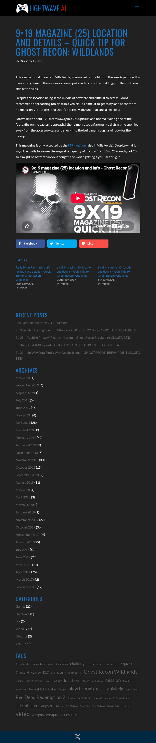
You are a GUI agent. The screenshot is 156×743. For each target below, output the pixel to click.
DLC (46, 672)
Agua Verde (22, 664)
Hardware (23, 614)
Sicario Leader (123, 698)
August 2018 (25, 482)
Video (38, 61)
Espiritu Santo (58, 672)
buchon (50, 664)
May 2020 (23, 378)
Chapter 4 (125, 664)
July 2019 (22, 400)
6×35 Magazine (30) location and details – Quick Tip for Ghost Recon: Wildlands (74, 271)
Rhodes (71, 698)
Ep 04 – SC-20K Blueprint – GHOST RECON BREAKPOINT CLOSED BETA (67, 345)
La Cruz (57, 681)
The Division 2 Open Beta (78, 706)
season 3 (109, 698)
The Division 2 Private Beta (106, 706)
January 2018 (25, 512)
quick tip (115, 688)
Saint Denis (84, 698)
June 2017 (23, 557)
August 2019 (25, 393)
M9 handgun (77, 145)
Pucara (100, 689)
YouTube (22, 644)
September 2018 (27, 475)
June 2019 (23, 408)
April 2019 (23, 422)
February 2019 (26, 437)
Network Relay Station (42, 689)
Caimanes (62, 664)
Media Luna (97, 681)
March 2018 (24, 505)
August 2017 (25, 542)
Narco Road (21, 689)
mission (113, 680)
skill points (46, 706)
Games (20, 606)
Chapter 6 (22, 672)
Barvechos (38, 664)
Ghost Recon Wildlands (111, 671)
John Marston (34, 681)
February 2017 (26, 587)
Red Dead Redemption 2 (40, 697)
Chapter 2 (95, 664)
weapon (38, 715)
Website (21, 636)
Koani (48, 681)
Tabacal (59, 706)
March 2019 (24, 430)
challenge (78, 663)
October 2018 (25, 467)
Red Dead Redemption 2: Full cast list (41, 323)
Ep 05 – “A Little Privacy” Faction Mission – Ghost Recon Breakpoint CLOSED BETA (73, 337)
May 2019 (23, 415)
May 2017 (23, 564)
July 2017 (22, 549)
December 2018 (27, 452)
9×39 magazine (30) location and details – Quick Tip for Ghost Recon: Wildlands (115, 271)
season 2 (98, 698)
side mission (26, 705)
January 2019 (25, 445)
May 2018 (23, 490)
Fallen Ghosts (74, 672)
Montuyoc (128, 681)
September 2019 (27, 385)
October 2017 (25, 527)
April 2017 (23, 572)
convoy (36, 672)
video (23, 714)
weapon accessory (61, 714)
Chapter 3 (110, 664)
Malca (85, 681)
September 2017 (27, 534)
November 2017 (27, 520)
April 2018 (23, 497)
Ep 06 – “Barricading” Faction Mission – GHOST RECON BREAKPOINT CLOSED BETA (76, 330)
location (71, 680)
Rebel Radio (131, 689)
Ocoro (62, 689)
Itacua (19, 681)
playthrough (81, 688)
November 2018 (27, 460)
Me (18, 621)
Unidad (126, 706)
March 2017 (24, 579)
